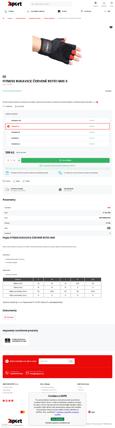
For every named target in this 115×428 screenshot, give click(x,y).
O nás (80, 387)
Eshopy (88, 424)
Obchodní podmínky (47, 387)
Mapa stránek (18, 425)
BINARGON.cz (108, 424)
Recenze (81, 390)
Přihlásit (71, 361)
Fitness (10, 18)
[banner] (14, 4)
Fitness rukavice (49, 18)
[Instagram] (9, 401)
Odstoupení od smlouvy (48, 390)
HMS (109, 208)
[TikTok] (12, 401)
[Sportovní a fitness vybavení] (3, 18)
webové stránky (97, 424)
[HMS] (108, 91)
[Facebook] (4, 401)
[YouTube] (7, 401)
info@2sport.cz (37, 373)
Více (94, 102)
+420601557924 (16, 373)
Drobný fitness (21, 18)
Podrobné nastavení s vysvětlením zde (57, 422)
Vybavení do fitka (35, 18)
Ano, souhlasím (57, 419)
